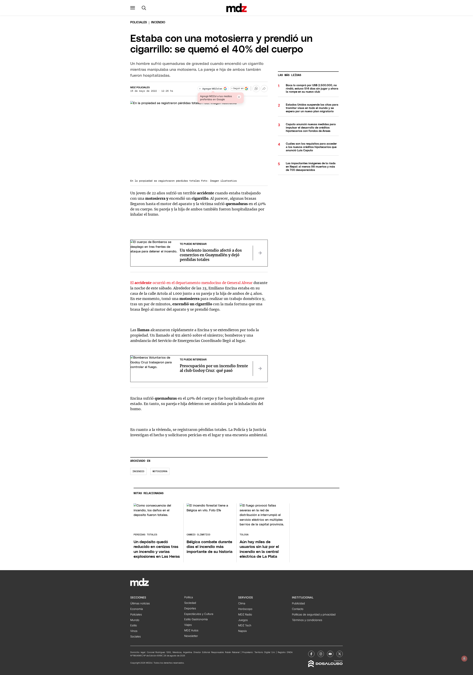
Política (188, 597)
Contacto (297, 609)
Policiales (138, 22)
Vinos (133, 631)
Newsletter (191, 636)
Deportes (190, 608)
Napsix (242, 631)
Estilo (133, 625)
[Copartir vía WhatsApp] (256, 88)
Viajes (188, 625)
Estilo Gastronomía (196, 619)
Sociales (135, 636)
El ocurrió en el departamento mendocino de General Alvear (191, 283)
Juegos (243, 620)
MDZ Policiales (140, 87)
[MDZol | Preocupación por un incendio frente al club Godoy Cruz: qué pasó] (260, 368)
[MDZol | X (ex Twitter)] (340, 654)
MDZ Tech (244, 625)
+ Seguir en (237, 88)
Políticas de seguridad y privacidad (314, 614)
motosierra (160, 471)
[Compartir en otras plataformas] (264, 88)
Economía (136, 609)
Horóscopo (245, 609)
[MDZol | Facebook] (311, 654)
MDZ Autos (191, 630)
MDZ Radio (245, 614)
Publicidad (298, 603)
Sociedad (190, 603)
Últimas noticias (140, 603)
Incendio (138, 471)
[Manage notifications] (464, 659)
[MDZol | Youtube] (330, 654)
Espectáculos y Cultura (198, 614)
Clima (241, 603)
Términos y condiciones (307, 620)
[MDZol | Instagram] (321, 654)
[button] (132, 7)
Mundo (134, 620)
